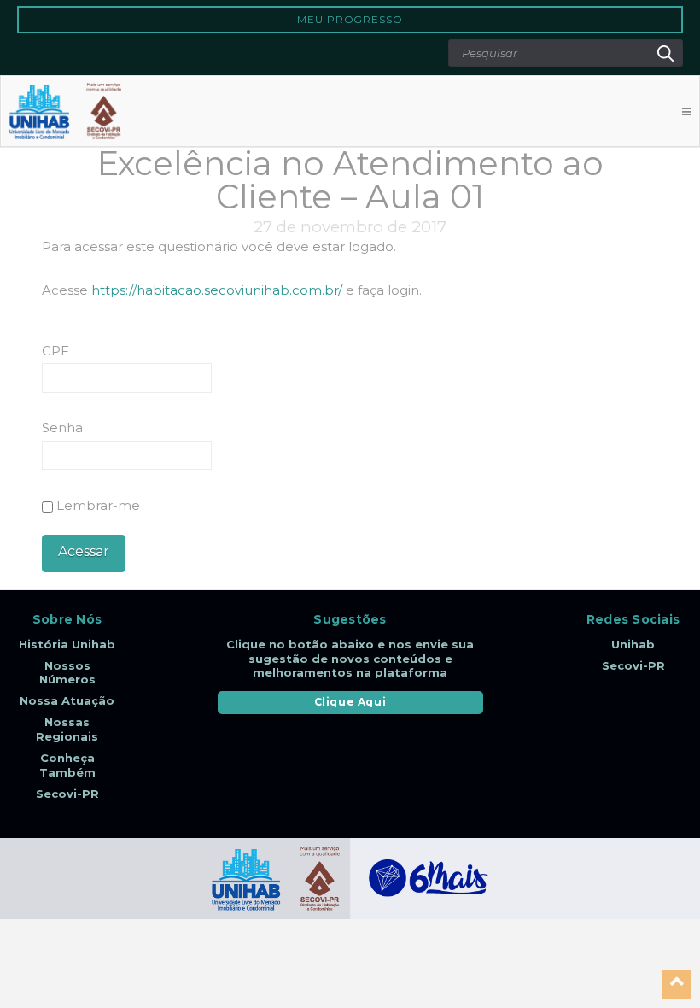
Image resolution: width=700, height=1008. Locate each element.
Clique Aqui (350, 701)
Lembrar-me (96, 505)
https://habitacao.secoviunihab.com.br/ (216, 290)
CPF (55, 351)
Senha (62, 427)
